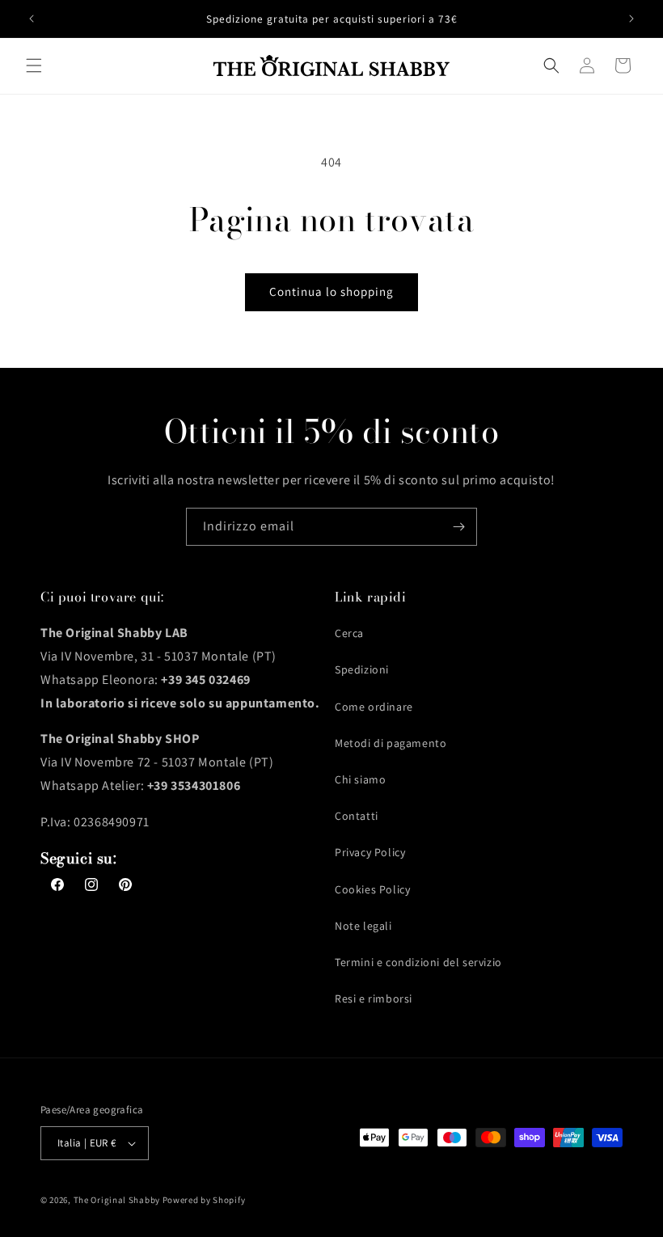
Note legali (363, 925)
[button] (34, 65)
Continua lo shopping (331, 291)
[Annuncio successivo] (631, 18)
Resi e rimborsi (373, 998)
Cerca (349, 633)
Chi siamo (360, 779)
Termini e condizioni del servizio (418, 962)
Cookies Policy (372, 889)
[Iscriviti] (458, 527)
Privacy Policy (370, 852)
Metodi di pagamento (390, 743)
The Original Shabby (117, 1199)
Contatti (356, 815)
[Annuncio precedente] (31, 18)
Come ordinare (374, 706)
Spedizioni (362, 669)
